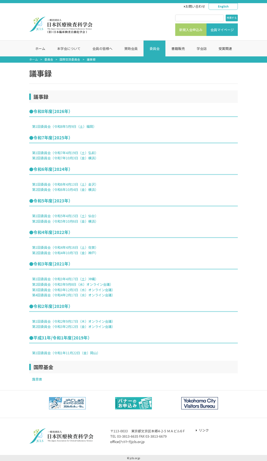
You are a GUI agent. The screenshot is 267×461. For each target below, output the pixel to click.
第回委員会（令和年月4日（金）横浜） (65, 189)
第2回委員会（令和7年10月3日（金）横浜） (65, 157)
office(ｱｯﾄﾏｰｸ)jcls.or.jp (127, 441)
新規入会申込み (191, 29)
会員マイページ (222, 29)
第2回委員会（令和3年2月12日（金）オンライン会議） (73, 326)
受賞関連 (225, 48)
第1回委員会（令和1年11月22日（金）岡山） (66, 352)
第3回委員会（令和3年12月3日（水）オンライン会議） (73, 289)
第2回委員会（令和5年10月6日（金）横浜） (65, 221)
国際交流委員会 (70, 59)
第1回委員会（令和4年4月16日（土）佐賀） (65, 247)
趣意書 (37, 379)
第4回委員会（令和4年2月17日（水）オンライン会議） (73, 294)
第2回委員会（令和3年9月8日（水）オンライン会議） (72, 284)
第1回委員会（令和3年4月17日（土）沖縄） (65, 278)
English (223, 6)
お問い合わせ (195, 6)
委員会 (48, 59)
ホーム (40, 48)
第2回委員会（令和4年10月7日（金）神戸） (65, 252)
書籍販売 (178, 48)
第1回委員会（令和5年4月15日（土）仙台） (65, 215)
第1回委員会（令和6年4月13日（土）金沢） (65, 184)
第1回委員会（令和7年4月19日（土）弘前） (65, 152)
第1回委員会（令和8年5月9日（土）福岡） (64, 126)
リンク (204, 430)
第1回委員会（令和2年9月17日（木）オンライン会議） (73, 321)
